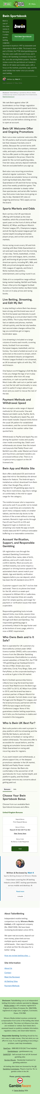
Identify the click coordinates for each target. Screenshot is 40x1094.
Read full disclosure (8, 97)
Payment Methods (11, 985)
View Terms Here (20, 833)
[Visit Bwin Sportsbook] (19, 26)
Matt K (17, 79)
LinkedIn (20, 896)
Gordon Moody (10, 1060)
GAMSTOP (7, 1054)
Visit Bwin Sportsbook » (23, 37)
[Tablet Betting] (19, 4)
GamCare (6, 1048)
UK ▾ (8, 4)
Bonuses (7, 789)
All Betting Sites (11, 981)
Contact (7, 972)
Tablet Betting (19, 1090)
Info (14, 789)
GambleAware (13, 1051)
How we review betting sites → (17, 955)
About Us (8, 968)
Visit (20, 849)
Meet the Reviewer (12, 977)
